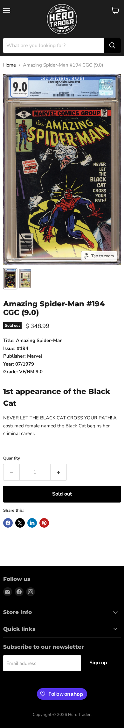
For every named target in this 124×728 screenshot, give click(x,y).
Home (9, 65)
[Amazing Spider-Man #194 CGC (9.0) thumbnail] (10, 278)
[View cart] (115, 11)
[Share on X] (20, 523)
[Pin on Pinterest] (44, 523)
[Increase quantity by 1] (59, 472)
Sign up (98, 662)
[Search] (112, 45)
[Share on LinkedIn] (32, 523)
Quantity (11, 458)
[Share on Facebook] (8, 523)
